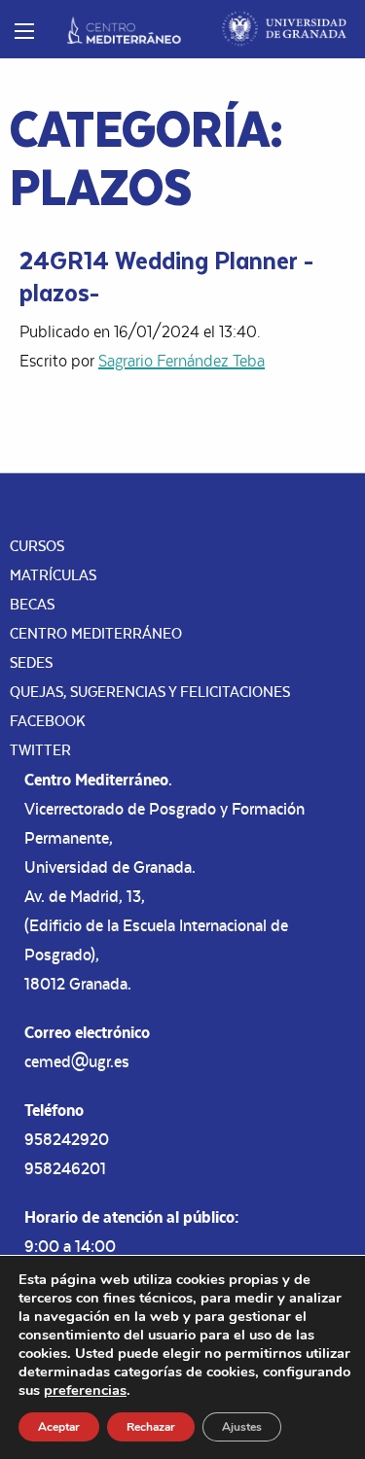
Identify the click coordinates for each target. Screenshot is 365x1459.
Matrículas (53, 575)
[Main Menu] (24, 31)
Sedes (31, 662)
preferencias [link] (85, 1390)
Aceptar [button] (59, 1427)
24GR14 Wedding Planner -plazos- (166, 275)
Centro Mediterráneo (96, 633)
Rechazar (151, 1427)
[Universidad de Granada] (284, 29)
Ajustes (242, 1427)
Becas (32, 604)
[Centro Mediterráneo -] (124, 29)
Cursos (37, 546)
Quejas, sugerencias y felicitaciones (150, 691)
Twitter (40, 750)
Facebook (48, 721)
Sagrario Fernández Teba (181, 360)
